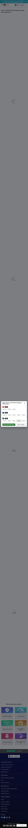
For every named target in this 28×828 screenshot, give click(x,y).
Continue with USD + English (9, 424)
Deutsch (4, 409)
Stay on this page (20, 424)
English (18, 414)
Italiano (14, 409)
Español (23, 414)
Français (9, 409)
